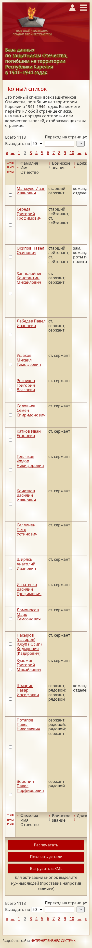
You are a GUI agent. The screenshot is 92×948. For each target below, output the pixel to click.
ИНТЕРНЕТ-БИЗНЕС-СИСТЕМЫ (53, 940)
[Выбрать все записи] (10, 163)
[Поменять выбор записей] (10, 172)
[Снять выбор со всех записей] (10, 167)
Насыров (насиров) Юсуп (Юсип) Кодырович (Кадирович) (29, 644)
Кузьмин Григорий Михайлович (29, 665)
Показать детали (46, 856)
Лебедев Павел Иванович (31, 323)
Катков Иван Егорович (29, 433)
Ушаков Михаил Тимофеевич (29, 360)
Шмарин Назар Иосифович (28, 690)
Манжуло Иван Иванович (31, 191)
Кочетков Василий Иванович (26, 495)
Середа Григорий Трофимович (29, 213)
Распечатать (46, 845)
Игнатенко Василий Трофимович (29, 589)
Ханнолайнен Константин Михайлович (29, 278)
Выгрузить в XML (46, 868)
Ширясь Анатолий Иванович (26, 564)
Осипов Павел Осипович (30, 250)
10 (72, 152)
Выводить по (18, 143)
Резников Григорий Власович (26, 385)
